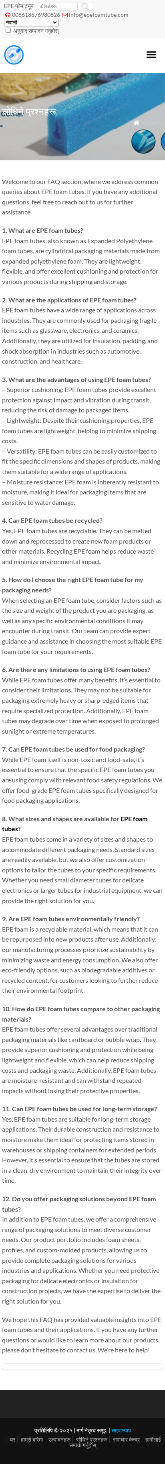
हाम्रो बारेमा (32, 1439)
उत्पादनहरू (59, 1439)
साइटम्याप (121, 1430)
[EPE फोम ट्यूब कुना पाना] (14, 62)
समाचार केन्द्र (126, 1439)
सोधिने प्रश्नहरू (91, 1439)
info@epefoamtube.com (99, 14)
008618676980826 (36, 14)
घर (12, 1439)
